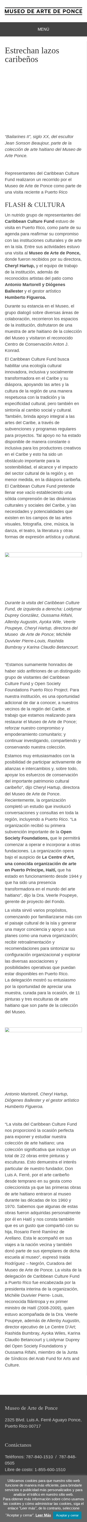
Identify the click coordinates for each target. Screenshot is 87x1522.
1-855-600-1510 (50, 1469)
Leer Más (43, 1515)
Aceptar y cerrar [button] (67, 1515)
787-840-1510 (39, 1456)
